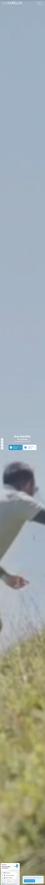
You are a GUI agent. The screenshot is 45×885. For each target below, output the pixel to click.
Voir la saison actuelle (29, 880)
